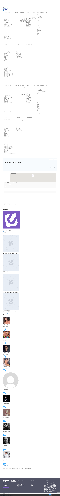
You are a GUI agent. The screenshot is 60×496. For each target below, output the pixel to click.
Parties (27, 31)
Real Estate (18, 44)
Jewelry (38, 31)
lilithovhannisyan (6, 338)
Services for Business (7, 35)
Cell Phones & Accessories (8, 47)
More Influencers (5, 465)
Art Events (28, 17)
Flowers (5, 23)
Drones (5, 54)
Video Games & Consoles (8, 50)
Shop (38, 12)
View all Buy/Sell (6, 83)
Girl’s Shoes (6, 77)
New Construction (19, 51)
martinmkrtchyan (6, 352)
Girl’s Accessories (6, 79)
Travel (5, 37)
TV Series (33, 16)
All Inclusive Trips (22, 87)
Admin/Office (39, 16)
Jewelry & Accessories (7, 70)
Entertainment (6, 20)
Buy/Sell (6, 44)
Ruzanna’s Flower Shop (6, 310)
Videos (34, 12)
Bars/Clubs (28, 26)
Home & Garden (6, 25)
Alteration (38, 19)
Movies (33, 14)
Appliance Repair (39, 17)
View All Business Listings (8, 38)
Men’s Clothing (6, 68)
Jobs (38, 14)
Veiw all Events (28, 32)
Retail (37, 36)
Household (5, 59)
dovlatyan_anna (6, 417)
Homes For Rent (18, 53)
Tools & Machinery (7, 136)
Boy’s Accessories (6, 78)
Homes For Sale (18, 48)
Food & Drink (28, 29)
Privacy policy (56, 494)
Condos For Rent (18, 54)
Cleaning (38, 25)
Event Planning (6, 21)
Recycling (38, 39)
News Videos (34, 87)
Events (28, 12)
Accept (50, 494)
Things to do (28, 16)
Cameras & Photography (8, 48)
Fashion (5, 56)
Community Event (29, 103)
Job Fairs (27, 23)
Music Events (28, 87)
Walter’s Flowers (5, 271)
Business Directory (8, 12)
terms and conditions (52, 490)
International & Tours (23, 18)
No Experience (39, 33)
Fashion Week (28, 14)
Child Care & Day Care (7, 14)
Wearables (5, 53)
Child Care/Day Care (40, 24)
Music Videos (34, 17)
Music (46, 12)
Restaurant (38, 35)
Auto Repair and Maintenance (41, 18)
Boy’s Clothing (6, 72)
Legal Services (6, 28)
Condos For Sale (18, 47)
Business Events (28, 27)
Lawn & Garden (6, 137)
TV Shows (33, 15)
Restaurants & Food (7, 34)
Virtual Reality (6, 55)
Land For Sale (18, 49)
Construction (6, 17)
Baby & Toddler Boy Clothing (8, 74)
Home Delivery (6, 154)
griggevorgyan (6, 403)
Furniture (5, 58)
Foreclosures (18, 50)
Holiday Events (28, 20)
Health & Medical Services (8, 24)
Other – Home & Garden (8, 65)
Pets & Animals (6, 31)
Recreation (5, 33)
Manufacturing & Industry (8, 29)
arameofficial (5, 389)
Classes (27, 30)
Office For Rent (18, 55)
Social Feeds (42, 12)
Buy (16, 46)
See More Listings (5, 313)
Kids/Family (28, 21)
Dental (38, 28)
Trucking (38, 111)
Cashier (38, 23)
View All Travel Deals (23, 21)
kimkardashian (6, 324)
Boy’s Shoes (6, 76)
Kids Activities (6, 27)
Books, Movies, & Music (7, 52)
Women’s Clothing (7, 67)
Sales (37, 37)
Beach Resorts (22, 14)
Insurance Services (7, 26)
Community (6, 15)
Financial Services (7, 22)
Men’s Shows (6, 69)
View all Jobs (39, 42)
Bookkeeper (38, 95)
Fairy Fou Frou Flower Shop (7, 252)
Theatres (27, 19)
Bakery (38, 20)
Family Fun (21, 17)
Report (4, 210)
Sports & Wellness (29, 18)
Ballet (27, 28)
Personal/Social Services (8, 30)
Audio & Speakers (7, 120)
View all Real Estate (19, 57)
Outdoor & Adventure (23, 19)
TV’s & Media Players (7, 49)
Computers (5, 16)
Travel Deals (22, 12)
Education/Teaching (40, 30)
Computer (38, 26)
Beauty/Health (39, 94)
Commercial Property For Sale (20, 120)
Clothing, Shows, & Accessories (9, 66)
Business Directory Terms (21, 484)
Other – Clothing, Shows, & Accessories (10, 153)
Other (37, 34)
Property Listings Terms (20, 485)
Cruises (21, 15)
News (31, 486)
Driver (38, 29)
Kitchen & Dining (6, 61)
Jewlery (5, 81)
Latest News (17, 12)
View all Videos (34, 18)
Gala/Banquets (28, 24)
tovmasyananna (6, 366)
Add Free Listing (5, 8)
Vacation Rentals (22, 16)
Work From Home (39, 112)
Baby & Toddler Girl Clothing (8, 73)
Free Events (28, 22)
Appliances (5, 60)
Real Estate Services (7, 32)
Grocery (38, 40)
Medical (38, 32)
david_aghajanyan (6, 431)
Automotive (6, 87)
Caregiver (38, 22)
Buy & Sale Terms (19, 486)
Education (5, 19)
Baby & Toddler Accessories (8, 75)
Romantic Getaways (23, 20)
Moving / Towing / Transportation (9, 103)
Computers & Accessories (8, 51)
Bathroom (5, 62)
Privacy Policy (19, 481)
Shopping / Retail (6, 36)
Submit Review (52, 167)
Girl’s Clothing (6, 71)
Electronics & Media (7, 46)
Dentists (5, 18)
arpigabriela (5, 445)
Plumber (38, 41)
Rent (17, 52)
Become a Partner (5, 316)
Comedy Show (28, 15)
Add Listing (4, 158)
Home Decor (6, 64)
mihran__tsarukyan (7, 459)
